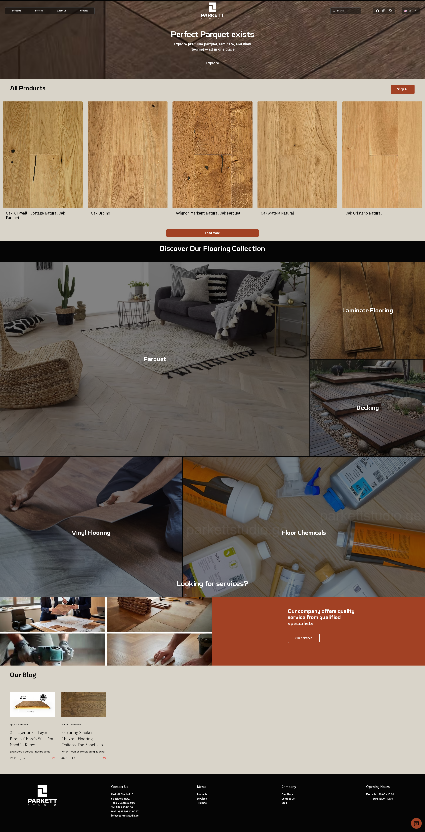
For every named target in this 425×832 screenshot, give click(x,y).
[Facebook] (377, 11)
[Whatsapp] (390, 11)
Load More (212, 233)
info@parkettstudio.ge (125, 815)
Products (202, 794)
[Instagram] (384, 11)
